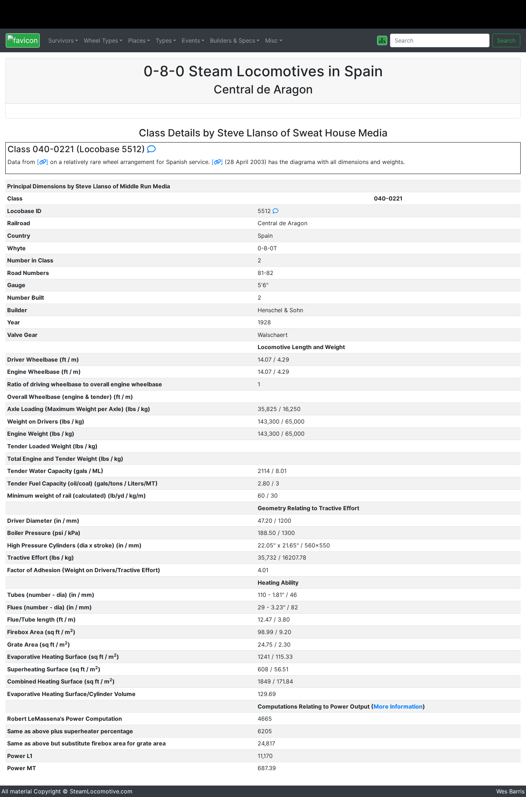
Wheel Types (101, 40)
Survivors (61, 40)
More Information (398, 706)
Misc (271, 40)
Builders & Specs (232, 40)
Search (506, 40)
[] (42, 161)
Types (164, 40)
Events (191, 40)
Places (137, 40)
